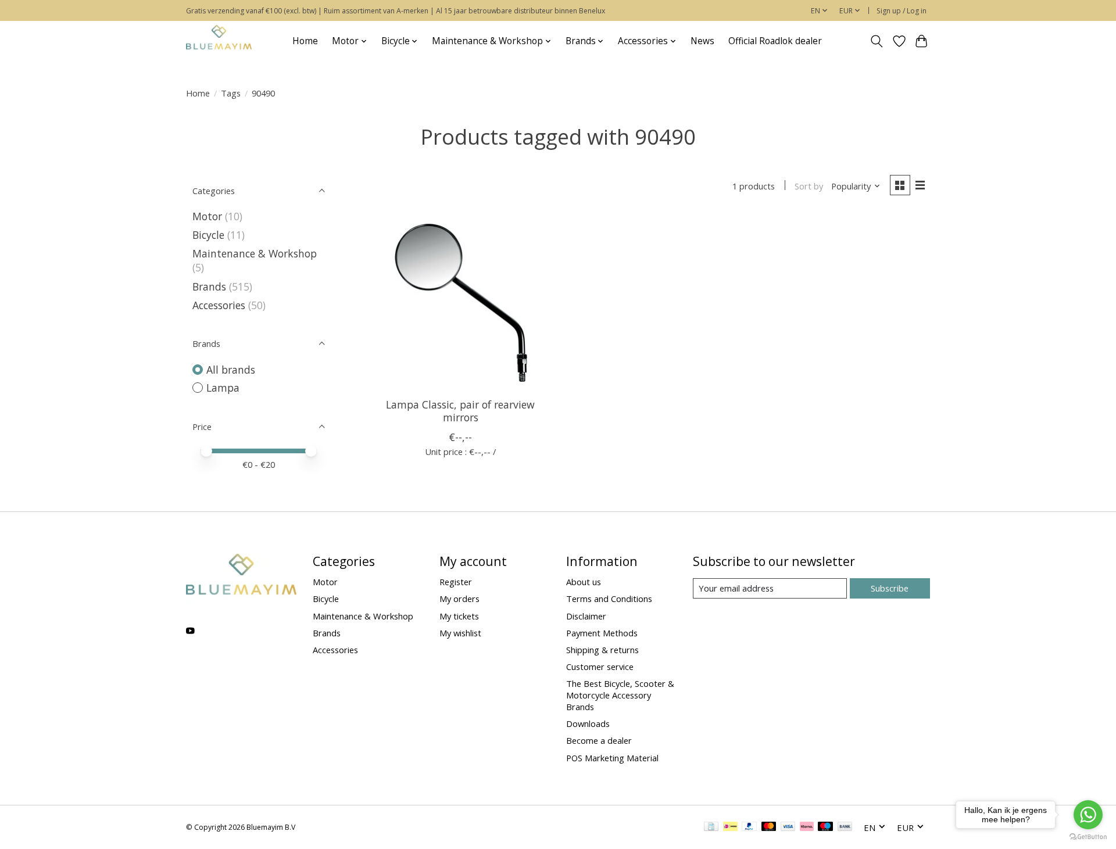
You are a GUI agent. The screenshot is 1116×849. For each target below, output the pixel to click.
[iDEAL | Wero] (730, 827)
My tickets (459, 616)
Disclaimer (586, 616)
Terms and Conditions (609, 598)
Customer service (600, 666)
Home (305, 41)
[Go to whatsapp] (1088, 814)
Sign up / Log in (902, 11)
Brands (210, 286)
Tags (231, 93)
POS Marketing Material (612, 758)
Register (455, 582)
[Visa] (788, 827)
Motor (207, 216)
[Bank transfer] (845, 827)
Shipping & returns (602, 649)
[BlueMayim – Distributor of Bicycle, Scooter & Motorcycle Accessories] (219, 41)
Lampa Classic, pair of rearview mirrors (460, 410)
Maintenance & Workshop (254, 253)
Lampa (222, 388)
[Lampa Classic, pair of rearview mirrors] (460, 301)
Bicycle (208, 235)
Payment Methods (602, 633)
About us (583, 582)
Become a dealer (599, 740)
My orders (459, 598)
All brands (230, 370)
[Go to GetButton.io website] (1088, 837)
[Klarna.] (807, 827)
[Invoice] (711, 827)
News (702, 41)
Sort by (809, 186)
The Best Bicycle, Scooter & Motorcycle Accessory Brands (620, 695)
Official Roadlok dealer (775, 41)
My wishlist (460, 633)
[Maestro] (825, 827)
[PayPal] (749, 827)
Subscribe (889, 588)
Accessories (218, 305)
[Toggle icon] (876, 41)
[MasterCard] (769, 827)
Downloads (588, 723)
